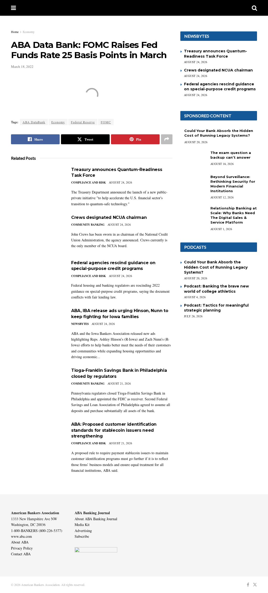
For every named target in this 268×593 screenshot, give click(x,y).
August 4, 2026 (195, 297)
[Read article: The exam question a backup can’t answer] (193, 159)
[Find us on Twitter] (255, 585)
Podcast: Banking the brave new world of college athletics (216, 289)
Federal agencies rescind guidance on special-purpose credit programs (220, 87)
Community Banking (88, 225)
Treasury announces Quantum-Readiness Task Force (215, 54)
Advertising (83, 530)
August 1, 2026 (221, 229)
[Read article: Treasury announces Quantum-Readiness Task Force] (37, 185)
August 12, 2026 (222, 197)
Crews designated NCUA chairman (109, 217)
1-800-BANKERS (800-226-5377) (36, 530)
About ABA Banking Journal (96, 518)
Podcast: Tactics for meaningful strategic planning (216, 308)
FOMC (106, 122)
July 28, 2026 (193, 316)
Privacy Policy (22, 548)
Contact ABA (21, 553)
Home (15, 32)
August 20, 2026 (196, 142)
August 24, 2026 (120, 182)
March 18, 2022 (22, 66)
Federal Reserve (83, 122)
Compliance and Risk (88, 182)
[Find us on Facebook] (248, 585)
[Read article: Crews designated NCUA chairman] (37, 233)
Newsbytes (80, 324)
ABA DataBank (34, 122)
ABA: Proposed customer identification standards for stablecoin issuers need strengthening (114, 430)
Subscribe (82, 536)
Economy (29, 32)
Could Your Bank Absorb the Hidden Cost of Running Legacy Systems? (216, 267)
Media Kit (82, 524)
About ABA (20, 542)
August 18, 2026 (222, 164)
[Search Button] (254, 8)
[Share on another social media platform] (166, 139)
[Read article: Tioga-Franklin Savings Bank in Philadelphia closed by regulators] (37, 386)
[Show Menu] (13, 8)
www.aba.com (21, 536)
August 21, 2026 (119, 383)
